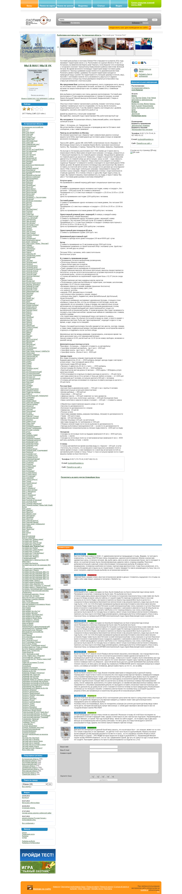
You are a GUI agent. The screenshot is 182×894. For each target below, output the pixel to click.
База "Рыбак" (27, 433)
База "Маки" (26, 334)
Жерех (146, 104)
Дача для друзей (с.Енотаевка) (33, 597)
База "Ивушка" (27, 279)
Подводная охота (28, 834)
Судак (151, 108)
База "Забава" (27, 245)
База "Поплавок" (28, 399)
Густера (140, 104)
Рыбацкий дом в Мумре (30, 676)
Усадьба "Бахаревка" (29, 726)
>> (153, 47)
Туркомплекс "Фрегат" (30, 720)
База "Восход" (27, 206)
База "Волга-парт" (28, 194)
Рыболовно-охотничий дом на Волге (35, 681)
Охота (24, 832)
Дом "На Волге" (27, 601)
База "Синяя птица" (29, 466)
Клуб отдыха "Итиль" (29, 643)
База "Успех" (26, 508)
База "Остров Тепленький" (31, 375)
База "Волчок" (27, 202)
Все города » (26, 786)
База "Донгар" (27, 236)
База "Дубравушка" (29, 238)
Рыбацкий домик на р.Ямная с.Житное (36, 679)
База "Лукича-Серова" (30, 327)
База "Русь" (26, 431)
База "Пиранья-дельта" (30, 390)
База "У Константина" (30, 490)
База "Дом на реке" (29, 231)
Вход (158, 891)
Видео (119, 6)
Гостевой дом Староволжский (33, 568)
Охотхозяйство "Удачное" (31, 657)
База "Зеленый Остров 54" (31, 269)
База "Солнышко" (28, 471)
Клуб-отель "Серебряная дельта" (34, 645)
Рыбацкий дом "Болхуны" (31, 674)
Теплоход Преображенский (32, 708)
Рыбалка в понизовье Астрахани (34, 669)
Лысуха (138, 98)
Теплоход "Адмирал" (29, 690)
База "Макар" (27, 332)
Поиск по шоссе (65, 6)
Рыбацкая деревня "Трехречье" (33, 673)
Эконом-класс (137, 126)
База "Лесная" (27, 324)
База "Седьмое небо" (29, 460)
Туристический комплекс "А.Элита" (34, 714)
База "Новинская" (28, 360)
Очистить (145, 23)
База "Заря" (26, 259)
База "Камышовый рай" (30, 291)
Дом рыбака (26, 609)
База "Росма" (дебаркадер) (32, 428)
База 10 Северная (28, 536)
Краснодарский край (29, 764)
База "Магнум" (27, 330)
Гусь (133, 98)
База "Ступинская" (29, 476)
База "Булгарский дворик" (31, 171)
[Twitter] (136, 63)
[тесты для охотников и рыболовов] (38, 860)
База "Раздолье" (28, 414)
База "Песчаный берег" (30, 389)
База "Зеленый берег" (30, 266)
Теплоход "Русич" (28, 700)
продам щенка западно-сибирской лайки (36, 813)
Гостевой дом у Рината (30, 570)
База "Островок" (28, 380)
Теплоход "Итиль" (28, 696)
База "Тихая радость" (30, 479)
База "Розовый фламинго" (31, 426)
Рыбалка (25, 836)
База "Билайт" (27, 163)
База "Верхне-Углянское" (31, 177)
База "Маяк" (26, 337)
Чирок (153, 98)
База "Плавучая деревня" (31, 392)
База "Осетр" (27, 370)
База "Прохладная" (29, 411)
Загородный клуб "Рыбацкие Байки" (35, 628)
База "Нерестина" (28, 353)
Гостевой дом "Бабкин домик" (32, 539)
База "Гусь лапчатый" (30, 218)
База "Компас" (27, 313)
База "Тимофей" (28, 478)
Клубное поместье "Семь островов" (35, 647)
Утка (149, 98)
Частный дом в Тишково (31, 743)
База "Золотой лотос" (30, 272)
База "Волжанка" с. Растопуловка (34, 197)
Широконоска (147, 100)
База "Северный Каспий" (31, 459)
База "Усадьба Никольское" (32, 503)
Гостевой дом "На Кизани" (31, 544)
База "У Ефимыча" (29, 488)
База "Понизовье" (28, 397)
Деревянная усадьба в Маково (33, 599)
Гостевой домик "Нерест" (31, 580)
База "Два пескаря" (29, 221)
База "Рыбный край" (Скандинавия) (35, 450)
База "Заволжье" (28, 247)
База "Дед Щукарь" (29, 223)
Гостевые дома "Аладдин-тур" (33, 584)
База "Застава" (27, 260)
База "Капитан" (27, 295)
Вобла (134, 104)
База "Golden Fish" (28, 137)
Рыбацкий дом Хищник (30, 678)
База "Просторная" (29, 407)
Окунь (134, 108)
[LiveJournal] (145, 63)
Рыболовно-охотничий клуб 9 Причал (35, 684)
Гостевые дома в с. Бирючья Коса (34, 587)
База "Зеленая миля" (29, 262)
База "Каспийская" (28, 303)
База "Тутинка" (27, 486)
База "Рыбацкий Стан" (30, 442)
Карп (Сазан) (137, 106)
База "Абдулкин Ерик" (30, 141)
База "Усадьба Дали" (29, 502)
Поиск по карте (47, 6)
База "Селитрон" (28, 462)
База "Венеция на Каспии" (31, 175)
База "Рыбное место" (29, 448)
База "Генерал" (27, 211)
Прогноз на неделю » (38, 95)
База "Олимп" (27, 363)
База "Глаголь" (27, 212)
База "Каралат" (27, 300)
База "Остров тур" (28, 377)
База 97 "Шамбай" (28, 537)
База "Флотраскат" (28, 515)
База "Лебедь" (27, 322)
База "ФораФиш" (28, 517)
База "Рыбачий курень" (30, 443)
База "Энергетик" (28, 529)
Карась (152, 104)
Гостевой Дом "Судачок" (31, 551)
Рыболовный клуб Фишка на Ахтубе (35, 688)
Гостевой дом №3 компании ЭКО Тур (35, 575)
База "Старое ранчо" (29, 474)
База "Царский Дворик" (30, 522)
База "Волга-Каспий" (29, 192)
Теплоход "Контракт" (29, 698)
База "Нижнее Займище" (31, 354)
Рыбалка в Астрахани (30, 667)
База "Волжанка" (28, 195)
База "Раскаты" (27, 419)
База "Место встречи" (30, 339)
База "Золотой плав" (29, 274)
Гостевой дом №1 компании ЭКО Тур (35, 572)
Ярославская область (30, 771)
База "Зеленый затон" (30, 267)
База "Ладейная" (28, 317)
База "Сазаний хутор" (30, 455)
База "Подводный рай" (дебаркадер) (35, 395)
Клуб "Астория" (27, 638)
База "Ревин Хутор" (29, 421)
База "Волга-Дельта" (29, 190)
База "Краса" (26, 315)
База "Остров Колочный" (31, 373)
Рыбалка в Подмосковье (31, 843)
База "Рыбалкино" (28, 437)
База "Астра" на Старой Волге (33, 149)
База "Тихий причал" (29, 483)
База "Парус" (27, 384)
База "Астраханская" (29, 151)
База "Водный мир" (29, 185)
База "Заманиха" (28, 250)
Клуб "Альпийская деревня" (32, 637)
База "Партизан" (28, 382)
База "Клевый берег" (29, 308)
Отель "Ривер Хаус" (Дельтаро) (33, 655)
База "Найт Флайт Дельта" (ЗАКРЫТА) (36, 351)
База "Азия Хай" (28, 142)
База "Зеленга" (27, 264)
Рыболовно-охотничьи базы (69, 35)
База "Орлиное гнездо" (30, 368)
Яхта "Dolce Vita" (28, 749)
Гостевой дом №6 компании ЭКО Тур (35, 578)
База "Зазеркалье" (28, 248)
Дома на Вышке (27, 623)
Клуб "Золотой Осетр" (30, 640)
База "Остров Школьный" (31, 378)
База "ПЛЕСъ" (27, 394)
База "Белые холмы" (29, 159)
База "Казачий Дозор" (30, 288)
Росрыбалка (26, 666)
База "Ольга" (26, 365)
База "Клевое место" (29, 307)
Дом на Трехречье (28, 606)
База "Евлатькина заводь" (31, 240)
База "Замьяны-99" (29, 254)
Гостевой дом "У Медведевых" (33, 553)
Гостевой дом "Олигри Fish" (33, 546)
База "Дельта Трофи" (29, 226)
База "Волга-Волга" (29, 189)
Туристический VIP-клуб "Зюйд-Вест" (35, 712)
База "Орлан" (27, 366)
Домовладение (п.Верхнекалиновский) (36, 626)
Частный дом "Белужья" (30, 738)
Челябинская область (30, 767)
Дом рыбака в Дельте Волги (32, 618)
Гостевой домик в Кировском (32, 582)
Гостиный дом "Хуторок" (31, 596)
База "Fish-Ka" (27, 136)
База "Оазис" (27, 361)
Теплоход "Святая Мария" (31, 702)
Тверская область (28, 766)
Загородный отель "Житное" (32, 630)
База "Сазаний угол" (29, 454)
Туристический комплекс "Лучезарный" (36, 715)
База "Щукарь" (27, 527)
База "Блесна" (27, 166)
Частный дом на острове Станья (34, 744)
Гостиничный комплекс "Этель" (33, 594)
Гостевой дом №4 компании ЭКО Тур (35, 577)
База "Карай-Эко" (28, 298)
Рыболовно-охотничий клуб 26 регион (35, 683)
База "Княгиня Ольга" (30, 310)
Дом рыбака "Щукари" (30, 613)
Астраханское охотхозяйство (32, 127)
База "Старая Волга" (29, 472)
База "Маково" (27, 336)
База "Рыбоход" (27, 452)
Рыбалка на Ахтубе (29, 671)
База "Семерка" (27, 464)
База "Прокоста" (28, 406)
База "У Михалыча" (29, 491)
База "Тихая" (26, 481)
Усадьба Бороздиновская (31, 729)
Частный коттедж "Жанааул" (32, 748)
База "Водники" (27, 183)
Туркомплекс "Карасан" (30, 719)
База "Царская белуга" (30, 520)
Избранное (136, 23)
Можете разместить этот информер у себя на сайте (37, 99)
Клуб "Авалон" (27, 635)
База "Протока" (27, 409)
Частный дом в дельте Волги (32, 741)
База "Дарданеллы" (29, 219)
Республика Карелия (29, 762)
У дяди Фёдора (27, 724)
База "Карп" (26, 301)
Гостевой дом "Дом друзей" (32, 543)
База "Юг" (25, 531)
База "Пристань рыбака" (31, 402)
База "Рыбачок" (27, 447)
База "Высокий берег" (30, 209)
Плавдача (25, 661)
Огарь (144, 98)
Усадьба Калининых (29, 731)
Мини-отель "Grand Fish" (31, 650)
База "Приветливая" (29, 401)
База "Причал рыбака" (30, 404)
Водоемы (83, 6)
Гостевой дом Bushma (30, 563)
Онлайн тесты (97, 889)
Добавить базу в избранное (145, 75)
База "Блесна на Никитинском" (33, 165)
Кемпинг (146, 126)
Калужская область (29, 772)
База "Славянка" (28, 467)
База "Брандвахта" (29, 170)
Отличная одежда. (28, 808)
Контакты (108, 889)
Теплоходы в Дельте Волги (31, 710)
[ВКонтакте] (133, 63)
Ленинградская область (30, 769)
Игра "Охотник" (84, 889)
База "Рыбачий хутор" (30, 445)
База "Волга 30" (27, 187)
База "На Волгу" (28, 346)
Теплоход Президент (29, 707)
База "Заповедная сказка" (31, 255)
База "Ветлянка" (28, 180)
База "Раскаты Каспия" (30, 418)
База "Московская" (29, 344)
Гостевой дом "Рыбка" (30, 548)
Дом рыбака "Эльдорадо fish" (32, 614)
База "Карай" (26, 296)
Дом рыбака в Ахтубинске (31, 616)
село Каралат (137, 90)
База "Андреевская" (29, 146)
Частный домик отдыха (30, 746)
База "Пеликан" (27, 385)
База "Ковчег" (27, 312)
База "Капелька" (28, 293)
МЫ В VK (45, 65)
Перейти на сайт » (74, 467)
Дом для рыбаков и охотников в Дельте (36, 604)
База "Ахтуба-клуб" (29, 154)
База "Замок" (27, 252)
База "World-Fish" (28, 139)
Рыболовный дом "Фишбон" (32, 686)
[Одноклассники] (139, 63)
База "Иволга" (27, 277)
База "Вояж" (26, 207)
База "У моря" (27, 493)
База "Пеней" (27, 387)
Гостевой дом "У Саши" (30, 555)
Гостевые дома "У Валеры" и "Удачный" (36, 585)
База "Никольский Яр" (30, 356)
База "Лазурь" (27, 319)
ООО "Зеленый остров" (30, 654)
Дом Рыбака (26, 608)
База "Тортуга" (27, 484)
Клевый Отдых (27, 633)
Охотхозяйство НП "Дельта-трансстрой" (36, 659)
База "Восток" (27, 204)
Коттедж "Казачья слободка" (32, 649)
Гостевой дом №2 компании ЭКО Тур (35, 573)
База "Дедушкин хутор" (30, 224)
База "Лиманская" (28, 325)
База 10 (25, 534)
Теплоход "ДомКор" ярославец (33, 695)
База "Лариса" (27, 320)
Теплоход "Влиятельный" (31, 693)
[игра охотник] (38, 873)
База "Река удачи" (28, 423)
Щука (134, 110)
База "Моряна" (27, 342)
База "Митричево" (28, 341)
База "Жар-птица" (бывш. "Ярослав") (35, 243)
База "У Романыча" (29, 495)
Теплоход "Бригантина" (30, 691)
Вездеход (25, 797)
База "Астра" (26, 148)
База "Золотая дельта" (30, 271)
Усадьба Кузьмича (28, 732)
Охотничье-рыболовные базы (73, 887)
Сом (147, 108)
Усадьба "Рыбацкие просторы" (33, 727)
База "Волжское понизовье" (32, 201)
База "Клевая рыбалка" (30, 305)
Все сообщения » (28, 823)
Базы (29, 6)
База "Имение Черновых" (31, 284)
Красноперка (148, 106)
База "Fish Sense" (28, 132)
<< (58, 47)
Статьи (101, 6)
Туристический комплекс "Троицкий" (35, 717)
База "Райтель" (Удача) (30, 416)
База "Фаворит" (27, 510)
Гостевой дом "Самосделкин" (32, 549)
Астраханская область (30, 759)
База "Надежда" (27, 349)
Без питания (147, 130)
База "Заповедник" (29, 257)
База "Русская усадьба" (30, 430)
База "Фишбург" (27, 512)
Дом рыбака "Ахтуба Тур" (31, 611)
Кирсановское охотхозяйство (32, 631)
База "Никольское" (29, 358)
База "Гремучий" (28, 214)
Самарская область (29, 774)
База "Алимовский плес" (31, 144)
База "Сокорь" (27, 469)
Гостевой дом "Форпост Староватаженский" (30, 557)
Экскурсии (136, 114)
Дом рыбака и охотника (30, 621)
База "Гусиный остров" (30, 216)
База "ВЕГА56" (27, 173)
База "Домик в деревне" (30, 235)
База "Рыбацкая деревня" (31, 438)
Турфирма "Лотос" (28, 722)
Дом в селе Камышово (30, 602)
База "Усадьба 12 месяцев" (32, 500)
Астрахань (75, 23)
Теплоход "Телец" (28, 703)
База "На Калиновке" (29, 348)
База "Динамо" (27, 230)
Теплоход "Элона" (28, 705)
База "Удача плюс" (28, 498)
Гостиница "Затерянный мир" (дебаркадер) (37, 589)
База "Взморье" (27, 182)
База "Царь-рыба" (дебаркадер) (33, 524)
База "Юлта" (26, 532)
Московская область (29, 760)
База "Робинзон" (28, 425)
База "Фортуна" (27, 519)
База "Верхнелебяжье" (30, 178)
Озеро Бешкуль (27, 652)
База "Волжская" (28, 199)
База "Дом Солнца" (29, 233)
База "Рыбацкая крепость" (31, 440)
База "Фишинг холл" (29, 513)
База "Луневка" (27, 329)
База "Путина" (27, 413)
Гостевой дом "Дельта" (30, 541)
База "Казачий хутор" (29, 289)
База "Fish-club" (27, 134)
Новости (56, 887)
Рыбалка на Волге (28, 841)
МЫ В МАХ (31, 65)
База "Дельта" (27, 228)
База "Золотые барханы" (31, 276)
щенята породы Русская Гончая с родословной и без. (34, 819)
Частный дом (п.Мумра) (30, 739)
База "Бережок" (27, 161)
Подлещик (141, 108)
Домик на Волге (27, 625)
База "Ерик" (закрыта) (30, 242)
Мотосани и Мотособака (31, 803)
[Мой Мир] (142, 63)
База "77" (25, 130)
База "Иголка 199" (28, 281)
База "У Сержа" (27, 496)
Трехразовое (137, 130)
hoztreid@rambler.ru (76, 463)
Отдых (24, 837)
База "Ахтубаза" (28, 156)
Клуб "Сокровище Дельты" (31, 642)
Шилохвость (136, 100)
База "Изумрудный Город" (31, 283)
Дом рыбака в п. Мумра (30, 620)
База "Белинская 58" (29, 158)
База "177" (26, 129)
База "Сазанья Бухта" (30, 457)
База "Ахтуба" (27, 153)
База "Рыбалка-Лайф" (30, 435)
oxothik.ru (144, 890)
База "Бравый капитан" (30, 168)
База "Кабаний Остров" (30, 286)
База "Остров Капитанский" (32, 372)
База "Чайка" (26, 525)
